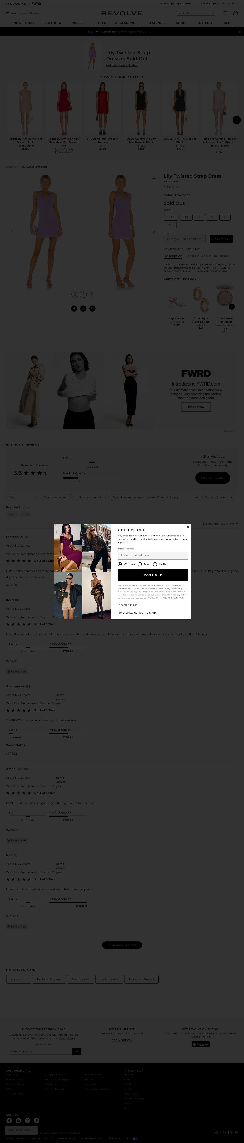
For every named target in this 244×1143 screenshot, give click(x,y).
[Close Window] (188, 527)
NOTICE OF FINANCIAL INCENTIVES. (166, 598)
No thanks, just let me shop (137, 612)
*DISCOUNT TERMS (127, 605)
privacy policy (179, 595)
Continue (153, 575)
